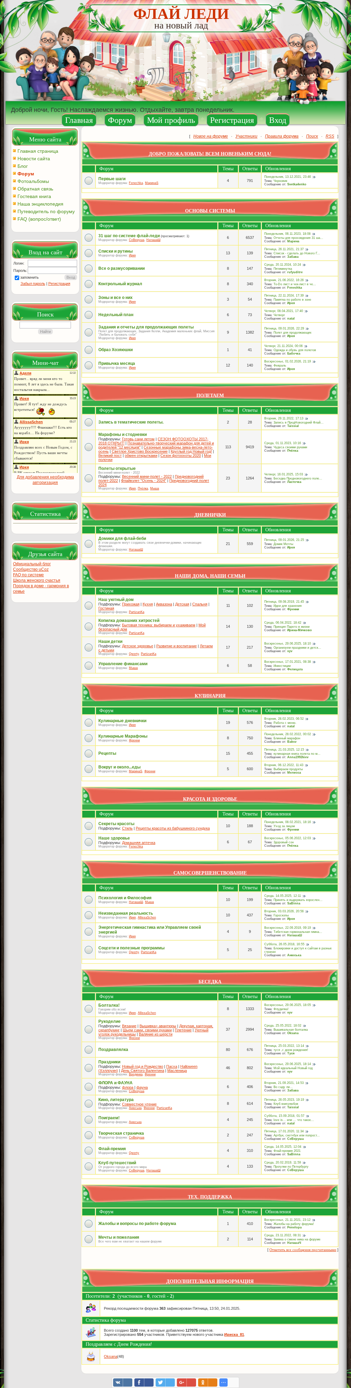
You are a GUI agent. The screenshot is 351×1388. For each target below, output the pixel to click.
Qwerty (134, 654)
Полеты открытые (117, 468)
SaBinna (293, 903)
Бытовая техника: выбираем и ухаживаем (158, 625)
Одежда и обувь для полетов (295, 350)
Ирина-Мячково (299, 630)
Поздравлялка (113, 1049)
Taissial (293, 426)
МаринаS (151, 183)
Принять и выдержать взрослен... (298, 900)
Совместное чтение (139, 1104)
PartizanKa (136, 612)
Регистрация (232, 120)
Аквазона (164, 604)
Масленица (177, 1070)
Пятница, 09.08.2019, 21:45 (284, 601)
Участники (246, 136)
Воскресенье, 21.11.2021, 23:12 (287, 1220)
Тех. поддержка (210, 1197)
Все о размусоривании (121, 268)
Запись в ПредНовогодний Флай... (299, 422)
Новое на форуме (210, 136)
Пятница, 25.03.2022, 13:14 (284, 1046)
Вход (277, 120)
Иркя (132, 255)
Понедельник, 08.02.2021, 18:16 (287, 822)
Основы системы (210, 210)
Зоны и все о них (115, 297)
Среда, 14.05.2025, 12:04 (282, 1146)
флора (127, 1087)
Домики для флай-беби (122, 538)
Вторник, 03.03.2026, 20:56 (284, 911)
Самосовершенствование (210, 873)
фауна (142, 1087)
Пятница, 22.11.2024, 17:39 (284, 295)
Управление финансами (122, 663)
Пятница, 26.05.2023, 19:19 (284, 1099)
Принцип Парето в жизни (292, 626)
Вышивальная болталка (291, 1029)
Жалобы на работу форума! (294, 1224)
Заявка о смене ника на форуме (297, 1239)
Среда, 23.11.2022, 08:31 (282, 1235)
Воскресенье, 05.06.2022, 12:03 (287, 838)
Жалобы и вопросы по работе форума (137, 1223)
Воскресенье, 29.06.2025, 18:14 (287, 1064)
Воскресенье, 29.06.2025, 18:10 (287, 643)
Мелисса (294, 772)
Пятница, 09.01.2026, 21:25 (284, 540)
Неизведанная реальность (125, 913)
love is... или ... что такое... (294, 1120)
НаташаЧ (294, 1243)
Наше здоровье (114, 838)
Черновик (280, 181)
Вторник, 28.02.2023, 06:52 (284, 718)
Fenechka (136, 183)
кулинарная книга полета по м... (297, 753)
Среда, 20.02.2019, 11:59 (282, 1162)
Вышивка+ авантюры (158, 1026)
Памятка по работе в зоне (292, 299)
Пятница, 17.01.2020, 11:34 (284, 1131)
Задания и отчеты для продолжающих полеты (146, 327)
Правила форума (282, 136)
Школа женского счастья (36, 580)
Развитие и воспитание (176, 646)
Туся (290, 1053)
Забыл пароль (33, 283)
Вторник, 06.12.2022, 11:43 (283, 765)
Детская (182, 604)
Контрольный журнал (120, 283)
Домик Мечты (283, 544)
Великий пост (110, 455)
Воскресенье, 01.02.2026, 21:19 (287, 361)
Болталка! (109, 1005)
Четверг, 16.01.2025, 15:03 (283, 474)
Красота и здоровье (210, 799)
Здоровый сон (284, 842)
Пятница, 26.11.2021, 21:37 (284, 249)
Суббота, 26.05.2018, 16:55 (284, 944)
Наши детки (110, 641)
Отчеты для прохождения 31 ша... (298, 238)
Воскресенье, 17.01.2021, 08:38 (287, 661)
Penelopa (294, 1227)
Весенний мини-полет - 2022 (147, 476)
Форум (120, 120)
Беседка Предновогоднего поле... (298, 478)
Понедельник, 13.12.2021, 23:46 (287, 176)
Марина (293, 241)
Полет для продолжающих (293, 332)
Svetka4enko (296, 184)
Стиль (127, 828)
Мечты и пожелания (118, 1237)
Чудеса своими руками (290, 447)
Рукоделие (109, 1021)
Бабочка (293, 353)
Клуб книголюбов (286, 1104)
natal (291, 318)
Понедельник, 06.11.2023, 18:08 (287, 233)
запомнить (29, 277)
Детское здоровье (137, 646)
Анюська (294, 955)
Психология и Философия (125, 897)
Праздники (109, 1062)
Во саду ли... (283, 1087)
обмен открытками (141, 455)
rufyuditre (295, 272)
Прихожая (131, 604)
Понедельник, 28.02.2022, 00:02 (287, 734)
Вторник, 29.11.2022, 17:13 (283, 418)
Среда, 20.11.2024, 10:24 (282, 264)
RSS (330, 136)
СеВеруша (136, 240)
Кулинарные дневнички (122, 720)
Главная (79, 120)
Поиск (312, 136)
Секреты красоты (116, 823)
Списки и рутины (115, 251)
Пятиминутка (283, 268)
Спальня (199, 604)
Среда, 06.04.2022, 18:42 (282, 622)
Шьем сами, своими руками (147, 1030)
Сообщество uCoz (31, 569)
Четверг (279, 315)
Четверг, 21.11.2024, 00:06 (283, 346)
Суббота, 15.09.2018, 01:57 (284, 1116)
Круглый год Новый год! (191, 451)
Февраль (280, 365)
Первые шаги (111, 178)
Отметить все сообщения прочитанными (302, 1250)
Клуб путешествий (117, 1162)
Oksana (293, 1033)
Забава (293, 256)
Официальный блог (32, 564)
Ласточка (294, 482)
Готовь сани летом (138, 439)
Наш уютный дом (116, 599)
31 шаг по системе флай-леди (129, 235)
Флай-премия (112, 1148)
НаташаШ (153, 240)
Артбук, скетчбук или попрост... (297, 1135)
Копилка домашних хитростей (128, 620)
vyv (289, 651)
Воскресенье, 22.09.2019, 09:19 (287, 927)
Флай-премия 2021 (287, 1151)
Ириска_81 (234, 1334)
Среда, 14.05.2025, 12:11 (282, 896)
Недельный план (115, 314)
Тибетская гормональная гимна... (298, 932)
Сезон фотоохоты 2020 (180, 455)
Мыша (154, 488)
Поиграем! (109, 1117)
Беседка (209, 981)
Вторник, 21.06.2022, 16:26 (284, 280)
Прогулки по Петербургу (291, 1166)
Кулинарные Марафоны (122, 736)
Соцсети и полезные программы (131, 948)
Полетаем (210, 395)
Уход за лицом (284, 826)
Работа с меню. (285, 723)
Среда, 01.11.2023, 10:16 (282, 443)
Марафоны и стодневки (122, 434)
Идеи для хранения (288, 606)
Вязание (129, 1026)
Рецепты (107, 753)
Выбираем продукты (288, 769)
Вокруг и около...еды (119, 767)
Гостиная (106, 608)
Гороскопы (281, 915)
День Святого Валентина (142, 1070)
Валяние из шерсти (155, 1034)
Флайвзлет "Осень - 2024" (143, 480)
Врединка (136, 1074)
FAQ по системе (28, 574)
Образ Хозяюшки (115, 349)
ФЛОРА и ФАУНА (115, 1082)
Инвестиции (282, 666)
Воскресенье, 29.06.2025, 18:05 (287, 1005)
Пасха (171, 1066)
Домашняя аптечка (138, 843)
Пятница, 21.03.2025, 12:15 (284, 749)
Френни (293, 609)
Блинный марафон (287, 738)
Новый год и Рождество (142, 1066)
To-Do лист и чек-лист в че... (295, 284)
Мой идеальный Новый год (293, 1068)
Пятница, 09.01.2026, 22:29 (284, 328)
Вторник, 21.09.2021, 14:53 (284, 1083)
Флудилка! (281, 1009)
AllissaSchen (147, 917)
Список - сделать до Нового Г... (297, 253)
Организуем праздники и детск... (297, 647)
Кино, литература (116, 1099)
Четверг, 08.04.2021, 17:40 (283, 311)
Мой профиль (171, 120)
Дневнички (210, 515)
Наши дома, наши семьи (210, 576)
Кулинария (210, 695)
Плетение (183, 1030)
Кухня (148, 604)
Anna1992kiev (297, 757)
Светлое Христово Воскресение (140, 451)
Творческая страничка (121, 1133)
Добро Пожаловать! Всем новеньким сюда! (210, 154)
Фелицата (295, 669)
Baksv (291, 741)
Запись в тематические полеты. (131, 422)
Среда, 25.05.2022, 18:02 (282, 1025)
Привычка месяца (116, 363)
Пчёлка (292, 450)
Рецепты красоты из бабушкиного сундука (173, 828)
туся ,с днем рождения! (291, 1050)
